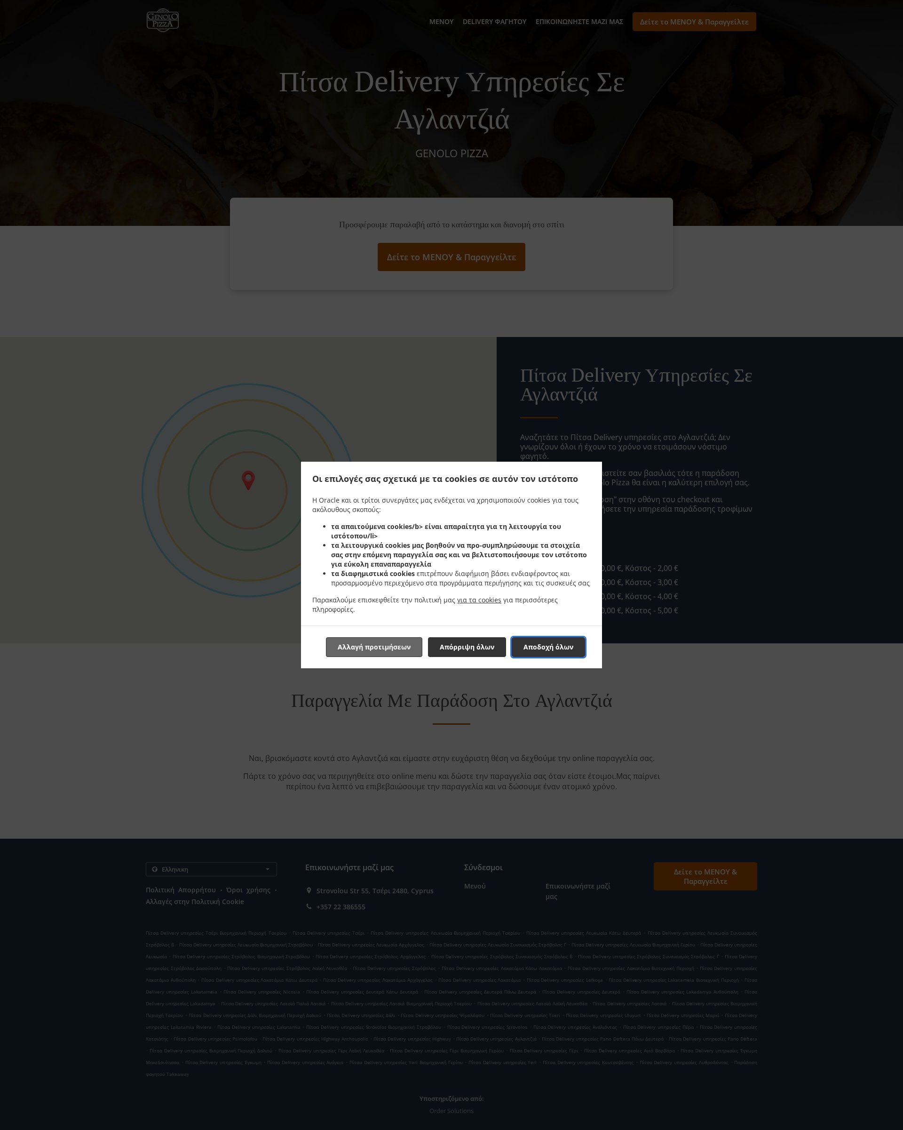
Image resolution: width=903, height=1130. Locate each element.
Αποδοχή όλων (548, 646)
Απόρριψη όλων (467, 646)
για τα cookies (479, 599)
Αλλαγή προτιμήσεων (374, 646)
